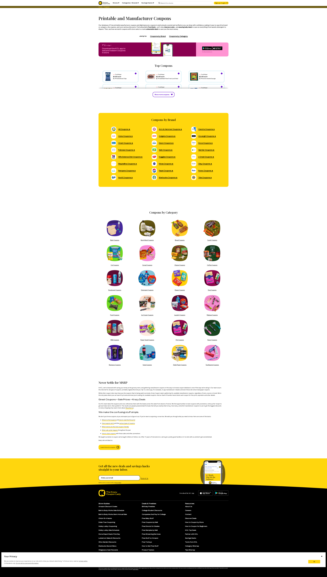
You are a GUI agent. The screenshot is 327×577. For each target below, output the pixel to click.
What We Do (129, 408)
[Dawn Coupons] (155, 143)
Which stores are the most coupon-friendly (115, 427)
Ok (314, 561)
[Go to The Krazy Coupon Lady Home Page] (104, 3)
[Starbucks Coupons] (155, 177)
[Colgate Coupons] (155, 136)
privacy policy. (83, 561)
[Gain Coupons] (155, 149)
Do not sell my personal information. (27, 563)
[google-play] (221, 493)
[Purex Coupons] (194, 170)
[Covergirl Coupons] (194, 136)
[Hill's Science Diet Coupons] (114, 156)
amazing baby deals (185, 27)
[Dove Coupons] (194, 143)
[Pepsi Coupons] (155, 170)
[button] (120, 76)
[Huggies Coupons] (155, 156)
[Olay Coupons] (194, 163)
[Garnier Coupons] (194, 149)
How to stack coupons (109, 433)
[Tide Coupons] (194, 177)
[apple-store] (205, 493)
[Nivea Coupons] (155, 163)
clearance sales (169, 27)
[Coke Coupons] (114, 136)
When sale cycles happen (110, 430)
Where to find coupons (109, 420)
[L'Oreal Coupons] (194, 156)
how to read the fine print (127, 420)
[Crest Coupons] (114, 143)
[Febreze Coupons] (114, 149)
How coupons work (108, 423)
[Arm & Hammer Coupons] (155, 129)
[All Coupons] (114, 129)
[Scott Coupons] (114, 177)
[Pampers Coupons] (114, 170)
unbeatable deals (152, 29)
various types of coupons (127, 423)
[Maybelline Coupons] (114, 163)
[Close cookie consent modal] (322, 556)
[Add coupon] (135, 73)
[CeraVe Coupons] (194, 129)
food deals (152, 27)
